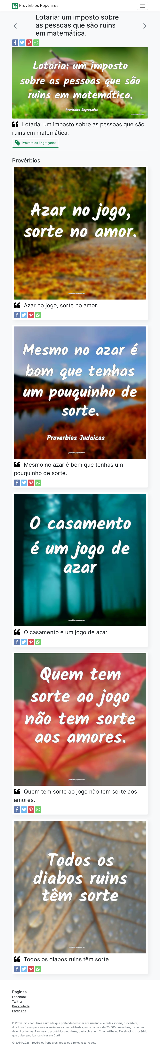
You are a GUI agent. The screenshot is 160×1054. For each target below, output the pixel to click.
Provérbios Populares (38, 5)
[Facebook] (15, 42)
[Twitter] (22, 42)
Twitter (17, 1001)
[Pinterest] (29, 42)
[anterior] (15, 26)
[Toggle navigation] (142, 6)
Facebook (19, 997)
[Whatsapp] (36, 42)
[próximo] (145, 26)
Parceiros (19, 1011)
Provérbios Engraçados (38, 143)
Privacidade (20, 1006)
